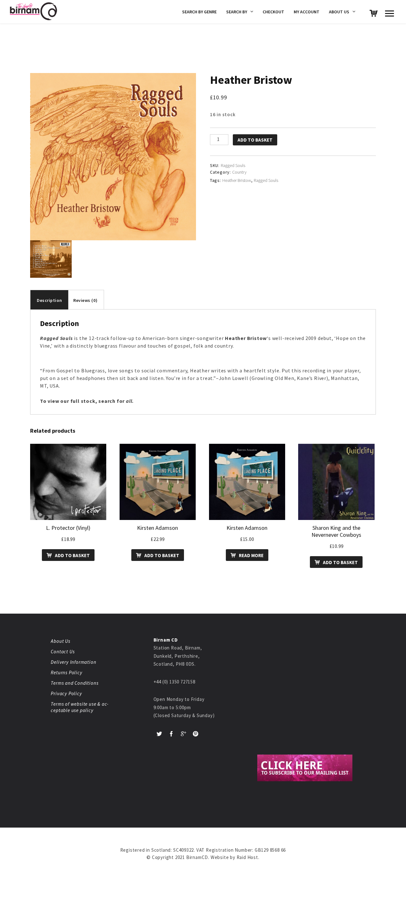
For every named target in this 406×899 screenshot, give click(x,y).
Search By (236, 12)
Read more (251, 555)
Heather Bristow (236, 180)
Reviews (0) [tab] (85, 300)
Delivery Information (73, 662)
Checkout (273, 12)
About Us (339, 12)
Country (239, 172)
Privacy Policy (66, 693)
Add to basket (255, 140)
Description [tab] (49, 300)
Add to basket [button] (72, 555)
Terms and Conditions (74, 683)
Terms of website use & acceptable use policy (79, 707)
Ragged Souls (266, 180)
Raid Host (247, 857)
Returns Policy (66, 672)
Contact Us (63, 652)
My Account (306, 12)
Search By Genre (199, 12)
